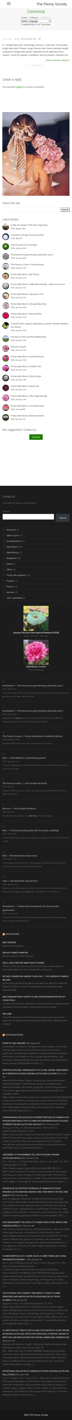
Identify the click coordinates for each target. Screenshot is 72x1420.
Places (10, 586)
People (10, 580)
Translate (45, 24)
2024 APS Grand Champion (15, 952)
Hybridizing (12, 552)
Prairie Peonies (12, 934)
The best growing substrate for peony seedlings (34, 830)
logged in (20, 86)
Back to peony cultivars (57, 60)
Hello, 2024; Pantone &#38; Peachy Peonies (23, 962)
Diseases (11, 529)
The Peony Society (51, 4)
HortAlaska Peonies (14, 1035)
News (9, 563)
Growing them (14, 541)
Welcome (7, 1013)
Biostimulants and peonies (23, 855)
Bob (5, 757)
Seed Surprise (9, 942)
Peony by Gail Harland (14, 1043)
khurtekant (8, 685)
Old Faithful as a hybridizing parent (28, 757)
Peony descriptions (16, 575)
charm (18, 718)
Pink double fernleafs (36, 783)
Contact (36, 436)
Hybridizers (12, 546)
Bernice (6, 808)
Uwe (5, 880)
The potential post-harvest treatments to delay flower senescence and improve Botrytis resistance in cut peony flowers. (31, 1296)
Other (9, 569)
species (10, 592)
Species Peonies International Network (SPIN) (36, 632)
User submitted (14, 597)
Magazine (12, 558)
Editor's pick (13, 535)
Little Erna (32, 815)
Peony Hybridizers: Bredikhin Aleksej (43, 736)
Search (6, 511)
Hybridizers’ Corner (36, 666)
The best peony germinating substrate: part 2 (40, 685)
